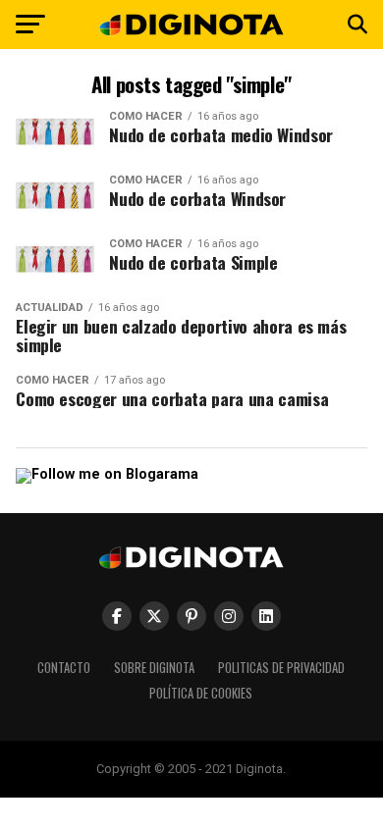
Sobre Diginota (154, 667)
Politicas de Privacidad (281, 667)
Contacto (63, 667)
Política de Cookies (200, 693)
